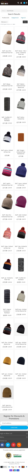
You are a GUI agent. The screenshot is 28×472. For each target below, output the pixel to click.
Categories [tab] (14, 17)
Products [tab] (5, 17)
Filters (25, 22)
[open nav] (26, 3)
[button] (4, 22)
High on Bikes (11, 462)
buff (14, 24)
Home (3, 10)
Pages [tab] (23, 17)
